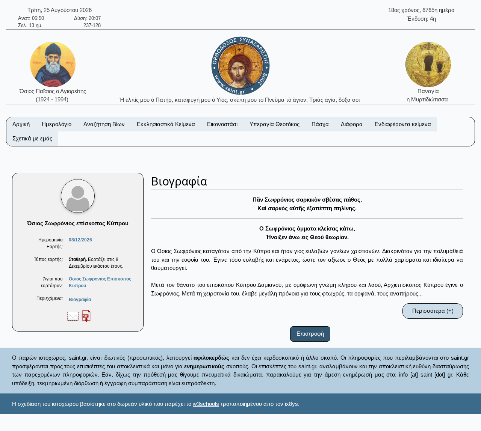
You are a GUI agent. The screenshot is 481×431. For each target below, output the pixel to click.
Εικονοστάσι (222, 124)
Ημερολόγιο (56, 124)
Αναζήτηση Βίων (104, 124)
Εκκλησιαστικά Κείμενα (166, 124)
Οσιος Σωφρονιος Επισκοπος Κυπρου (100, 282)
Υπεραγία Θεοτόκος (274, 124)
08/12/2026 (80, 240)
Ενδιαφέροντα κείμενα (403, 124)
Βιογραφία (80, 299)
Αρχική (21, 124)
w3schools (206, 404)
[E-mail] (73, 315)
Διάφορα (352, 124)
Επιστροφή (310, 333)
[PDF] (86, 315)
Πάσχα (320, 124)
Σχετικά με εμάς (32, 138)
